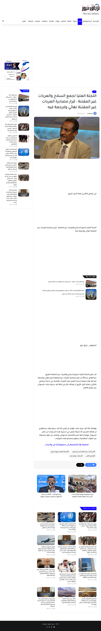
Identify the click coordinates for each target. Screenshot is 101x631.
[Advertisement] (50, 40)
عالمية (69, 21)
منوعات (37, 21)
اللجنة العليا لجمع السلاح (59, 452)
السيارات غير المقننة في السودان (83, 452)
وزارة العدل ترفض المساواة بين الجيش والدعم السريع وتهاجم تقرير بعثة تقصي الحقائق (87, 575)
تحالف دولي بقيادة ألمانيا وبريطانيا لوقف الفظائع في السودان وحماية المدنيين (68, 600)
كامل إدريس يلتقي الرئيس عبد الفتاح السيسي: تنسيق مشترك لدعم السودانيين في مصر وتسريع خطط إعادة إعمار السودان (46, 602)
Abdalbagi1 (90, 113)
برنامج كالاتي (90, 456)
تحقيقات (44, 21)
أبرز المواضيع (87, 21)
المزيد (24, 21)
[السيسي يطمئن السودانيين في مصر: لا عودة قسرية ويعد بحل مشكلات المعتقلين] (23, 138)
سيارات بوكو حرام (76, 456)
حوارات (57, 21)
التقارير (63, 21)
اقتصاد (51, 21)
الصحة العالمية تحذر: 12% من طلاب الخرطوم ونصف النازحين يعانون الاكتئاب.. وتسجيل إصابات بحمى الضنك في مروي (11, 113)
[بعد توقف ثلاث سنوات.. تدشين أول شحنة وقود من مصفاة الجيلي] (91, 283)
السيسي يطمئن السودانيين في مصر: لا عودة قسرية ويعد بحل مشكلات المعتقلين (11, 140)
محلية (75, 21)
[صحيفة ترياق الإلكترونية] (91, 9)
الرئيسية (96, 21)
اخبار (79, 21)
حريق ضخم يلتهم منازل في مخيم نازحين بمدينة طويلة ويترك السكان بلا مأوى (47, 525)
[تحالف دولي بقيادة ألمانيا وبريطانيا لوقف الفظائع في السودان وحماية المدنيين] (67, 592)
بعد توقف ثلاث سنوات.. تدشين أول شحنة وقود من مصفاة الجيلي (66, 282)
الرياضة (30, 21)
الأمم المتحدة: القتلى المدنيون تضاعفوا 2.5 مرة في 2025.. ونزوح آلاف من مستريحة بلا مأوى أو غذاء (11, 153)
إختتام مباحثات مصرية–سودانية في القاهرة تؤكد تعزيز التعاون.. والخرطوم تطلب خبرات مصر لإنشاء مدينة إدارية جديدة (11, 196)
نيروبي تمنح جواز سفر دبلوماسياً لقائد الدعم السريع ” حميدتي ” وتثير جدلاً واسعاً (87, 525)
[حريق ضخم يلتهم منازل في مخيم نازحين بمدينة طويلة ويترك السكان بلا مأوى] (46, 517)
